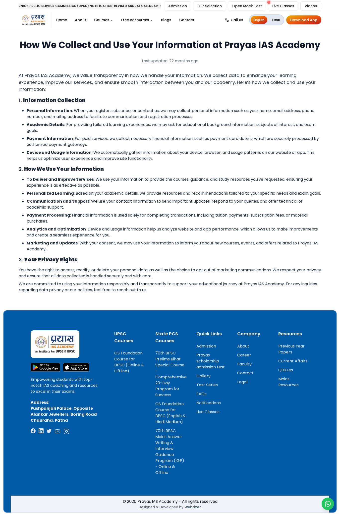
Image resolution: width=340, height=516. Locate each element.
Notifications (208, 403)
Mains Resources (288, 382)
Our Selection (209, 5)
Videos (311, 5)
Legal (242, 382)
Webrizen (193, 507)
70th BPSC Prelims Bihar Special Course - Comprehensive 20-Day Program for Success (171, 374)
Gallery (203, 376)
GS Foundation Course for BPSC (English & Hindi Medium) (170, 413)
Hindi (276, 20)
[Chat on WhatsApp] (328, 504)
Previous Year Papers (291, 349)
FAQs (201, 394)
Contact (186, 19)
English (259, 20)
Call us (237, 19)
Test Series (207, 385)
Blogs (166, 19)
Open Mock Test (247, 5)
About (80, 19)
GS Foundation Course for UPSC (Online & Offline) (129, 362)
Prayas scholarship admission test (210, 361)
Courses (101, 19)
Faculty (244, 364)
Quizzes (285, 370)
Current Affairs (292, 361)
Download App (303, 19)
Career (244, 355)
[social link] (33, 431)
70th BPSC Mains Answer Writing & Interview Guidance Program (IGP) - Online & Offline (169, 451)
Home (61, 19)
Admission (177, 5)
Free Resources (135, 19)
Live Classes (283, 5)
